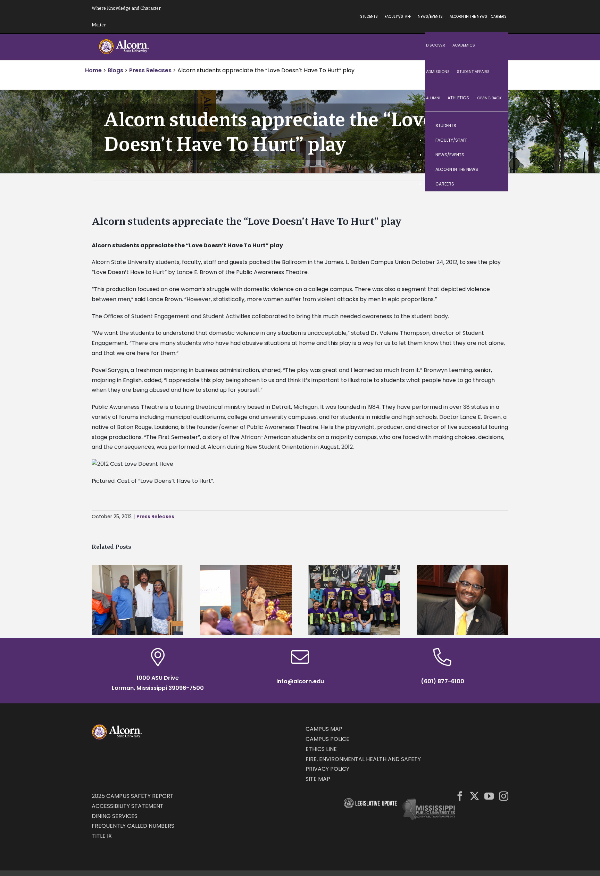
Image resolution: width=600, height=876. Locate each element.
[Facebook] (460, 796)
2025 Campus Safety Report (133, 796)
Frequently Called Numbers (133, 826)
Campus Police (327, 739)
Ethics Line (321, 749)
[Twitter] (474, 796)
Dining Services (115, 816)
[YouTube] (489, 796)
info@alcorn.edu (300, 681)
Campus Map (324, 729)
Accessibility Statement (128, 806)
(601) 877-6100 (442, 681)
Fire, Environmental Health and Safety (363, 759)
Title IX (102, 836)
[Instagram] (503, 796)
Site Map (318, 779)
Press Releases (155, 516)
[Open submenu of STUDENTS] (496, 125)
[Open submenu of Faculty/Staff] (496, 140)
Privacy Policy (327, 769)
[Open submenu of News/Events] (496, 155)
